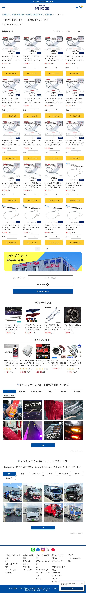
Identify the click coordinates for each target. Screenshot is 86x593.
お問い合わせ (45, 590)
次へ (47, 249)
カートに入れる (11, 73)
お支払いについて (57, 576)
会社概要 (55, 558)
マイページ (47, 588)
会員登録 (39, 588)
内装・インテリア (11, 564)
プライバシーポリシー (58, 588)
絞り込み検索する (43, 291)
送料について (56, 579)
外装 (6, 561)
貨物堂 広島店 (23, 588)
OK (72, 588)
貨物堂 (38, 579)
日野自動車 (27, 561)
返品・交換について (58, 581)
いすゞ (25, 564)
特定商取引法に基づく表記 (32, 590)
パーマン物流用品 (42, 570)
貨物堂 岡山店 (13, 588)
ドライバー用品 (10, 570)
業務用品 (8, 573)
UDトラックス (28, 570)
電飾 (6, 567)
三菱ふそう (27, 567)
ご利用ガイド (56, 573)
